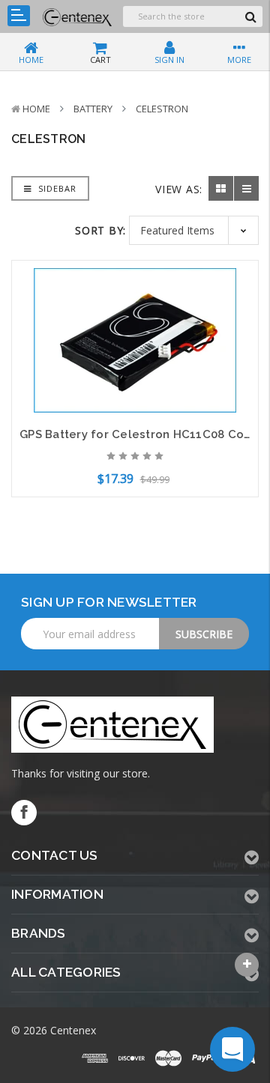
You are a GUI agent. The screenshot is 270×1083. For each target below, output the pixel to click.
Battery (93, 108)
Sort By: (100, 230)
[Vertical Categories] (19, 15)
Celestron (162, 108)
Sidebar (55, 188)
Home (36, 108)
